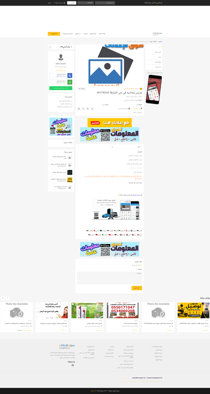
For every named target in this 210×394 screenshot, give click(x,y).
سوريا (134, 231)
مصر (135, 235)
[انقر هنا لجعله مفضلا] (83, 108)
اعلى (160, 47)
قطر (116, 231)
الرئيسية (160, 41)
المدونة (86, 34)
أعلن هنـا (53, 34)
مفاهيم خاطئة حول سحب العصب (125, 367)
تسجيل (49, 3)
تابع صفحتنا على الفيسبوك (135, 183)
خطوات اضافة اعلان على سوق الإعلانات (125, 357)
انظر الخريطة (137, 109)
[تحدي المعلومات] (110, 134)
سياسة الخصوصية (109, 356)
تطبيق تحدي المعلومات (88, 358)
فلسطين (123, 231)
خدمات (140, 96)
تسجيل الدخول (59, 3)
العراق (123, 235)
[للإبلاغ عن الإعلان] (78, 108)
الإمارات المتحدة (133, 100)
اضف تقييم (158, 67)
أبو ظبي (126, 100)
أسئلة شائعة (111, 350)
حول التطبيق (91, 350)
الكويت (112, 231)
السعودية (104, 231)
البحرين (97, 231)
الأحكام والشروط (109, 353)
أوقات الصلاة (102, 34)
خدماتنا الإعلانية (158, 353)
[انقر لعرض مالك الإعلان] (92, 108)
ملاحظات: (139, 269)
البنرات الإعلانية (158, 356)
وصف (159, 57)
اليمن (129, 235)
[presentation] (141, 65)
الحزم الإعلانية (90, 347)
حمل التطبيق (93, 34)
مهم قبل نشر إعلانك (128, 353)
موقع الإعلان (158, 62)
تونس (112, 235)
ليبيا (118, 235)
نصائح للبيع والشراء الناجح (126, 364)
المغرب (99, 235)
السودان (92, 235)
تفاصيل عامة (158, 52)
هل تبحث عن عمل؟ (128, 361)
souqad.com (93, 391)
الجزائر (106, 235)
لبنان (129, 231)
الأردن (140, 231)
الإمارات (91, 231)
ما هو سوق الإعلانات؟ (157, 347)
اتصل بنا (112, 347)
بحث (71, 3)
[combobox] (85, 3)
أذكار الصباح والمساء (67, 34)
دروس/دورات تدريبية (131, 96)
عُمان (141, 235)
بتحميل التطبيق (136, 195)
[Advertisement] (105, 18)
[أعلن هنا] (110, 122)
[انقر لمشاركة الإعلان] (87, 108)
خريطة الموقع (159, 360)
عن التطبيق (78, 34)
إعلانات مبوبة (153, 41)
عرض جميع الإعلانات (61, 70)
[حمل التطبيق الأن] (60, 127)
